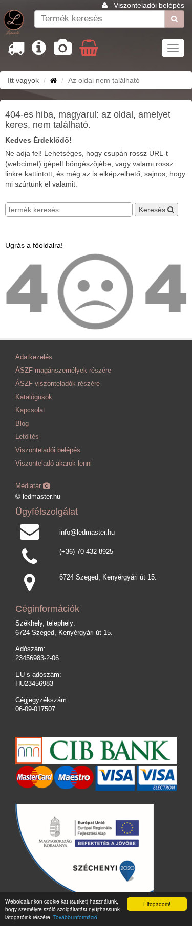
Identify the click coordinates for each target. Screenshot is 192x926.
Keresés (153, 209)
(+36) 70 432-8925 (86, 551)
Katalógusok (33, 397)
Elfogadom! (156, 904)
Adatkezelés (33, 357)
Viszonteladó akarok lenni (53, 463)
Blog (22, 423)
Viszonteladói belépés (149, 5)
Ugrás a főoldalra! (34, 245)
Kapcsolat (30, 410)
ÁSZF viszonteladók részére (57, 383)
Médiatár (29, 486)
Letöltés (27, 437)
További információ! (76, 917)
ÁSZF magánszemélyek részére (63, 370)
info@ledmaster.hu (87, 532)
